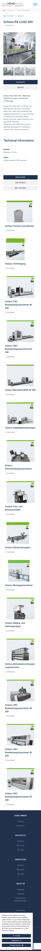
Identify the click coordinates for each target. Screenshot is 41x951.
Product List (9, 25)
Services (20, 850)
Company (20, 889)
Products (10, 10)
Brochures (20, 826)
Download (10, 230)
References (20, 910)
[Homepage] (4, 10)
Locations (20, 894)
